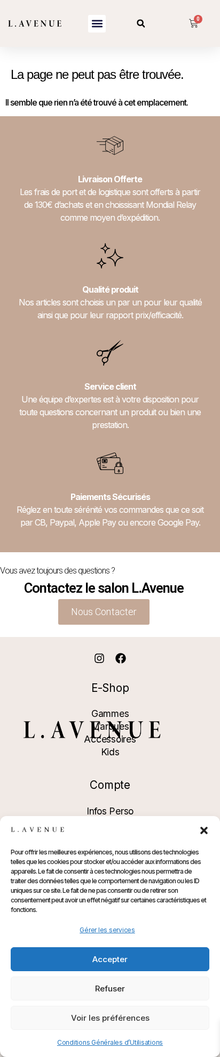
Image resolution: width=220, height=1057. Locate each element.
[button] (204, 830)
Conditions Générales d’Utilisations (110, 1042)
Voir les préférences (110, 1018)
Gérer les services (107, 930)
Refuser (110, 988)
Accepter (110, 959)
